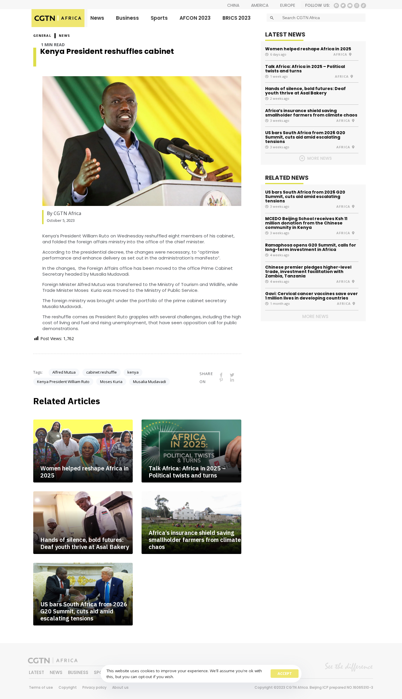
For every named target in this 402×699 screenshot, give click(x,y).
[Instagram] (356, 5)
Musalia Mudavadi (149, 381)
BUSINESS (78, 672)
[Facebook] (336, 5)
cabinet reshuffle (101, 372)
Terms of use (41, 687)
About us (120, 687)
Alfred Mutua (64, 372)
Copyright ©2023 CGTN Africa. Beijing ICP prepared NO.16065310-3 (314, 687)
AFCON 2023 (195, 17)
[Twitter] (343, 5)
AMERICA (259, 5)
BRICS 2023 (236, 17)
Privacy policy (94, 687)
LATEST (36, 672)
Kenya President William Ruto (63, 381)
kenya (133, 372)
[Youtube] (350, 5)
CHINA (233, 5)
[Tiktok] (363, 5)
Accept (285, 673)
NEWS (64, 35)
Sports (159, 17)
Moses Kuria (111, 381)
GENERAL (42, 35)
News (97, 17)
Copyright (68, 687)
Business (127, 17)
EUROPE (287, 5)
